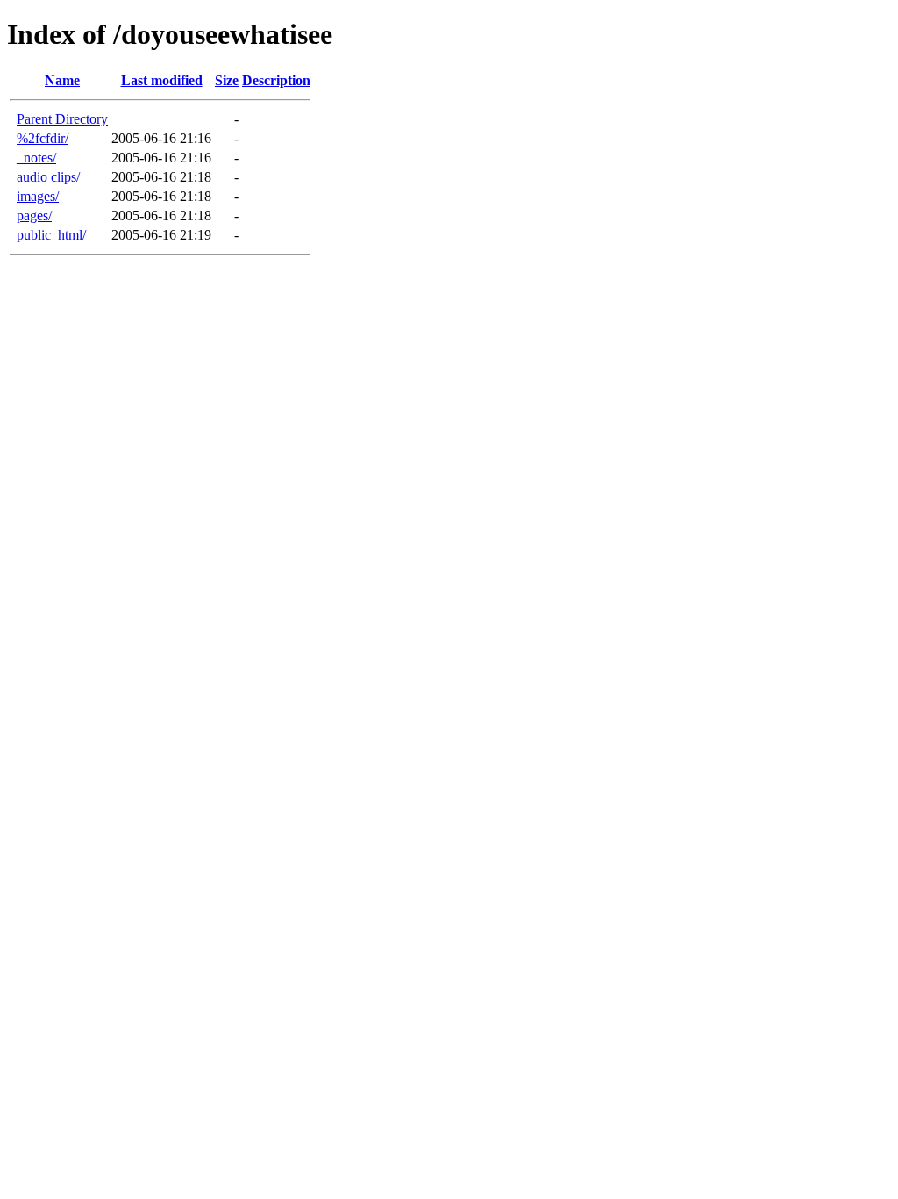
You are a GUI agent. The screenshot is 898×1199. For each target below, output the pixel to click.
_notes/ (36, 157)
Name (62, 80)
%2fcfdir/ (42, 138)
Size (227, 80)
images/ (38, 196)
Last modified (162, 80)
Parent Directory (62, 118)
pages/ (34, 215)
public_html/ (51, 234)
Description (276, 80)
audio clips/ (48, 176)
